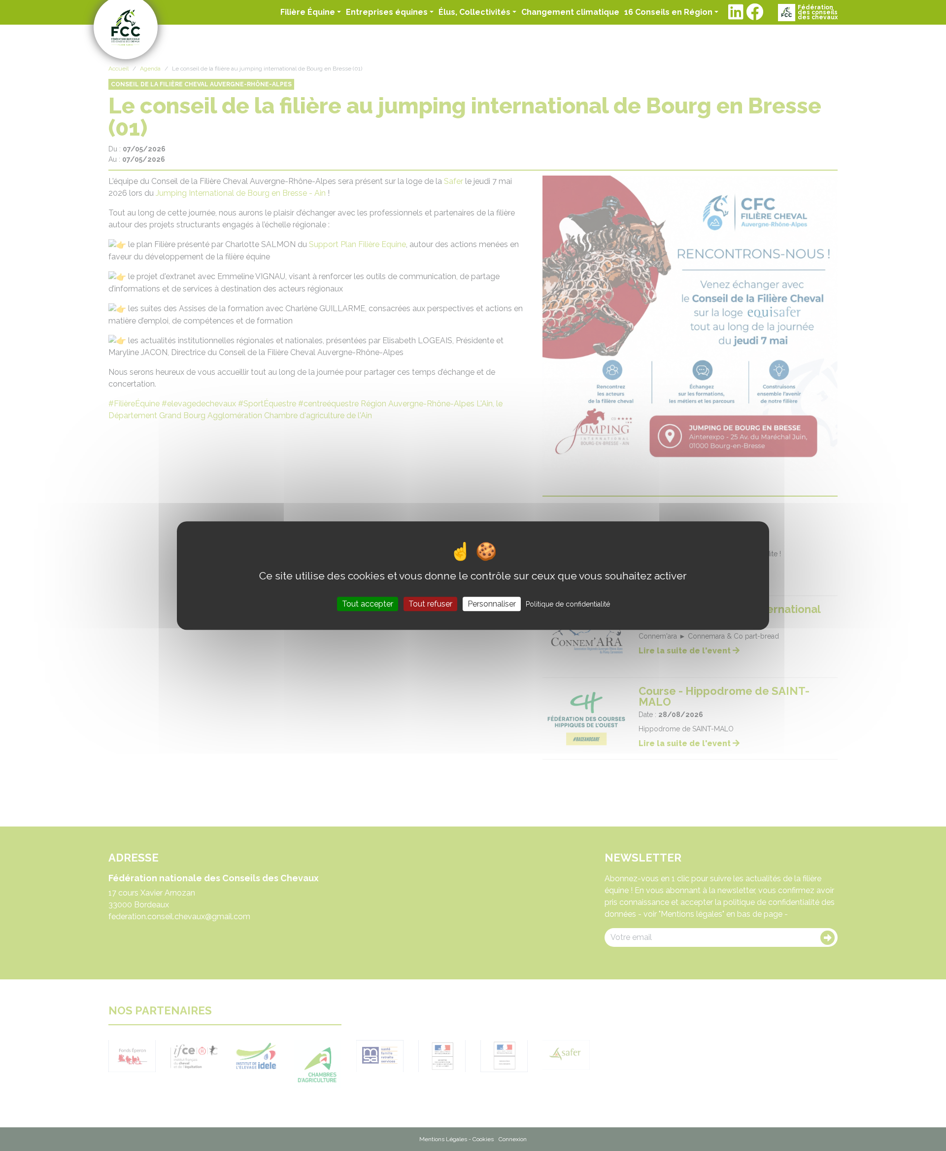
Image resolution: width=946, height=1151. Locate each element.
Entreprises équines (387, 12)
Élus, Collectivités (474, 12)
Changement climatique (570, 12)
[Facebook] (754, 12)
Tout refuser (430, 604)
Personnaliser (492, 604)
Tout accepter (367, 604)
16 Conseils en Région (668, 12)
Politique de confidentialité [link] (568, 604)
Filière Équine (307, 12)
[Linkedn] (735, 12)
